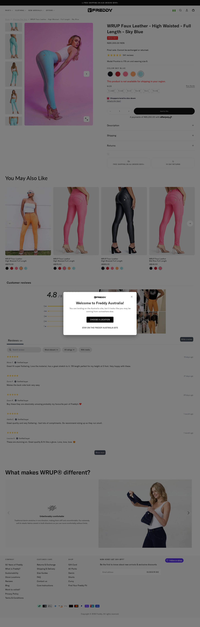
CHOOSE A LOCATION (100, 319)
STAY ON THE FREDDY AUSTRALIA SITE (100, 328)
